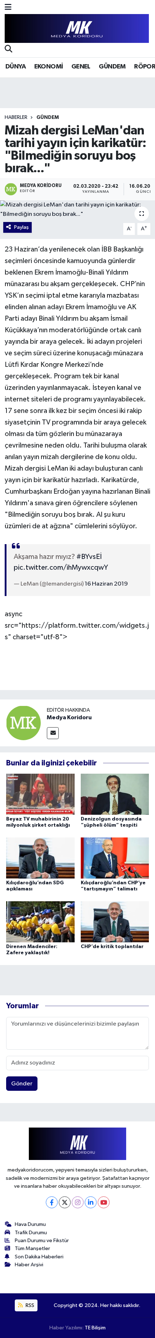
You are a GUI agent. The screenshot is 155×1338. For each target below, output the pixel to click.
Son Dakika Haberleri (39, 1256)
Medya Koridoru (69, 717)
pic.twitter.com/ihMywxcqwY (61, 567)
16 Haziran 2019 (106, 584)
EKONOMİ (48, 66)
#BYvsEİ (89, 556)
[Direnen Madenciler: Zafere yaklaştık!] (40, 922)
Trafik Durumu (31, 1232)
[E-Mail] (53, 733)
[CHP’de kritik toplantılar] (115, 922)
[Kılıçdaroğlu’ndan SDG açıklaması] (40, 858)
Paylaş (21, 227)
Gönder (21, 1084)
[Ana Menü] (8, 8)
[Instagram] (78, 1202)
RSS (29, 1305)
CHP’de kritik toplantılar (112, 946)
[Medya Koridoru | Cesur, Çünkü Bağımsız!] (77, 28)
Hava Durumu (30, 1224)
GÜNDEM (112, 66)
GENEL (80, 66)
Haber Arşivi (29, 1264)
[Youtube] (104, 1202)
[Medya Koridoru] (23, 723)
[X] (65, 1202)
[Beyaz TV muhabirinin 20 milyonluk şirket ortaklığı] (40, 794)
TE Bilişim (95, 1327)
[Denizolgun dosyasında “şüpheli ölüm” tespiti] (115, 794)
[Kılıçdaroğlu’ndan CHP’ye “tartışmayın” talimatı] (115, 858)
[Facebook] (52, 1202)
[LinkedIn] (91, 1202)
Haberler (16, 117)
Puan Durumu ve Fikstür (42, 1240)
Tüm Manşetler (32, 1248)
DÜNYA (15, 66)
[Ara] (8, 49)
